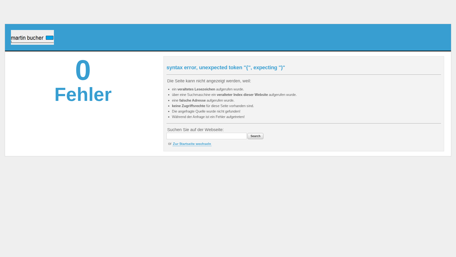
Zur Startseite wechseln (192, 144)
